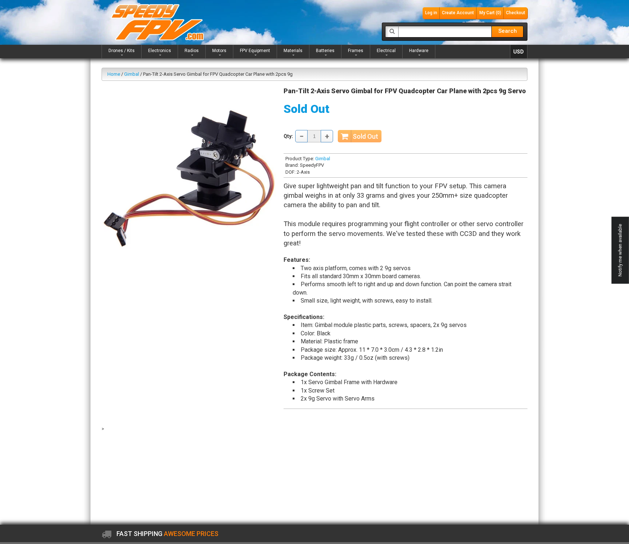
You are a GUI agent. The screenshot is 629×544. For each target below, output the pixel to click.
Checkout (515, 12)
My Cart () (490, 12)
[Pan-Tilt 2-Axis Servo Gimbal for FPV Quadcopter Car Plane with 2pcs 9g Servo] (190, 173)
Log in (431, 12)
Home (113, 74)
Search (507, 31)
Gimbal (131, 74)
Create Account (458, 12)
